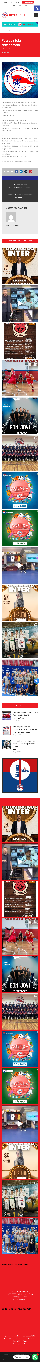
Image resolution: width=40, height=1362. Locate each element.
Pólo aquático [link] (18, 718)
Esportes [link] (16, 732)
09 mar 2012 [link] (6, 48)
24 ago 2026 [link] (17, 720)
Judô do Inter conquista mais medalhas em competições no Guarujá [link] (24, 743)
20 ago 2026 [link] (17, 735)
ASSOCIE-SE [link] (15, 2)
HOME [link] (6, 2)
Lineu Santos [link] (12, 226)
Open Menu (36, 15)
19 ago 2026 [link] (16, 752)
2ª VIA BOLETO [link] (27, 2)
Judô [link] (14, 749)
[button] (35, 1357)
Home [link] (4, 31)
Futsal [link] (10, 31)
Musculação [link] (25, 732)
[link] (37, 8)
